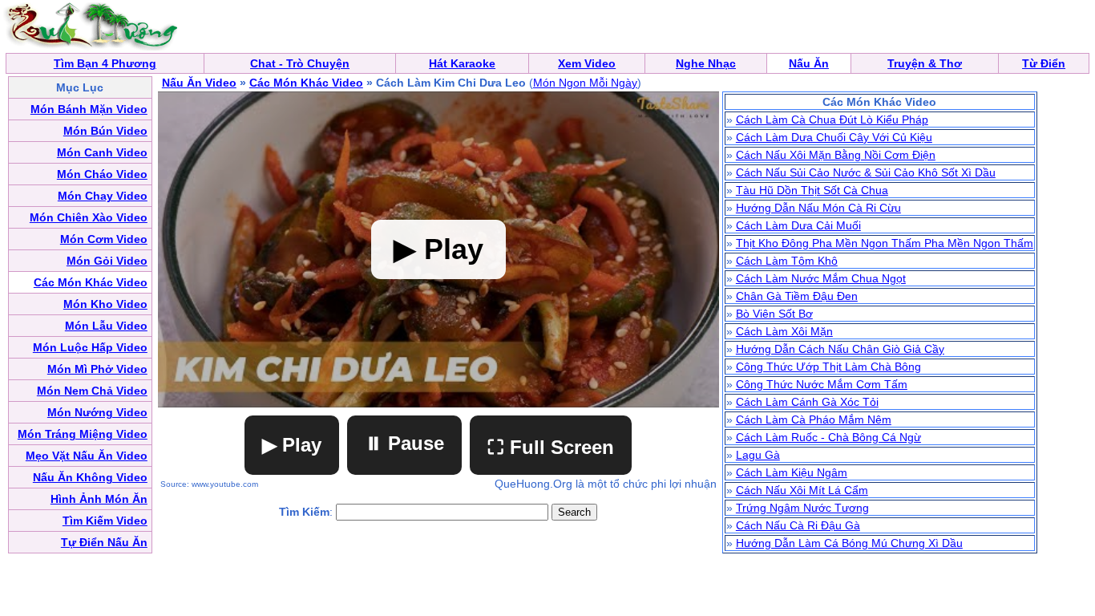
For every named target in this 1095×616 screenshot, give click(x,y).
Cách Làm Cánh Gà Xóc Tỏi (807, 401)
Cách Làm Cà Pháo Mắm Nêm (813, 419)
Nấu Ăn (809, 63)
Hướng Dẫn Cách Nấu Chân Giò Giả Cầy (840, 348)
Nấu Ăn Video (199, 82)
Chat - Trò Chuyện (300, 63)
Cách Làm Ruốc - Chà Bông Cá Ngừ (828, 437)
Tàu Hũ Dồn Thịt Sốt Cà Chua (812, 190)
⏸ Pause (404, 443)
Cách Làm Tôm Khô (787, 260)
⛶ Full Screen (550, 447)
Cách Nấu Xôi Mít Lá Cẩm (802, 490)
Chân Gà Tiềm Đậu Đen (797, 296)
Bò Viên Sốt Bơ (774, 313)
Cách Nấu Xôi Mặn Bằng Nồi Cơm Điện (835, 154)
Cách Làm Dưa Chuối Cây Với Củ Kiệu (834, 137)
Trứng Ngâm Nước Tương (802, 507)
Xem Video (587, 63)
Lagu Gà (758, 454)
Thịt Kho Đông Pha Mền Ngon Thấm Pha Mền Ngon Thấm (884, 243)
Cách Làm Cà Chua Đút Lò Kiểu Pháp (832, 119)
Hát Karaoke (462, 63)
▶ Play (291, 445)
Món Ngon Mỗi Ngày (585, 82)
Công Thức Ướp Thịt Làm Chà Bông (828, 366)
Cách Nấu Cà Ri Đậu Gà (798, 525)
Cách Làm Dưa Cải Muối (798, 225)
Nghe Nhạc (706, 63)
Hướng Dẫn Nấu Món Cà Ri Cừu (818, 207)
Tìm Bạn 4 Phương (105, 63)
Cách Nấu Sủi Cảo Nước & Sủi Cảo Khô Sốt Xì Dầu (866, 172)
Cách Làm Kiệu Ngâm (791, 472)
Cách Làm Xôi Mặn (784, 331)
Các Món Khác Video (306, 82)
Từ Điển (1043, 63)
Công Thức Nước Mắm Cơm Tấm (821, 384)
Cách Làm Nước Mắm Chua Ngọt (821, 278)
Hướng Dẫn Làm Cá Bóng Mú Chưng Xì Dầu (849, 543)
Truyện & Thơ (924, 63)
